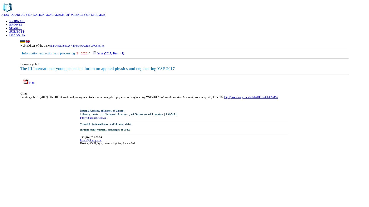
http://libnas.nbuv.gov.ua (93, 117)
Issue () (110, 53)
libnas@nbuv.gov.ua (90, 140)
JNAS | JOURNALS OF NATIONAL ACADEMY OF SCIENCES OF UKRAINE (53, 14)
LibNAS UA (17, 35)
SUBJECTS (16, 31)
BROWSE (15, 24)
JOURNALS (17, 21)
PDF (32, 83)
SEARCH (15, 28)
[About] (7, 12)
